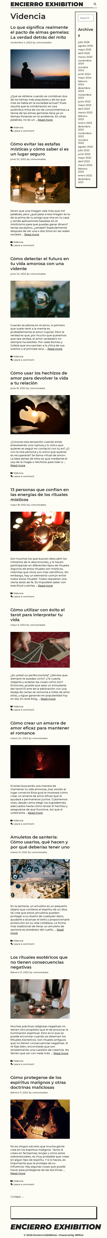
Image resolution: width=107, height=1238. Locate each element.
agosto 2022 (85, 146)
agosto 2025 (85, 45)
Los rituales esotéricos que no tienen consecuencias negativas (39, 962)
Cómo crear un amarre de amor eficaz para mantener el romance (39, 728)
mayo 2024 (85, 77)
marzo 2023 (85, 112)
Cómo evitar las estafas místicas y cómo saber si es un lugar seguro (39, 148)
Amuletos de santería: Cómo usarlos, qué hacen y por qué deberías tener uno (40, 842)
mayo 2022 (84, 157)
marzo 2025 (85, 57)
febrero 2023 (82, 118)
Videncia (18, 127)
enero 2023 (85, 123)
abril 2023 (84, 108)
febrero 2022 (82, 170)
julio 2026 (84, 42)
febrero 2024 (82, 83)
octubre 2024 (83, 69)
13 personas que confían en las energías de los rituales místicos (39, 494)
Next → (19, 1196)
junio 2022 (84, 154)
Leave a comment (23, 131)
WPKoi (79, 1235)
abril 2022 (84, 161)
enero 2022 (85, 175)
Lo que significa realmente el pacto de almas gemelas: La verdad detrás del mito (39, 32)
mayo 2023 (84, 105)
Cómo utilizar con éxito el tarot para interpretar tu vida (37, 614)
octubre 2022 (83, 141)
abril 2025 (84, 53)
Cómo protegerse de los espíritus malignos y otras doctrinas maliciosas (38, 1082)
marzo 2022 (85, 165)
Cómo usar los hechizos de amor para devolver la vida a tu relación (39, 378)
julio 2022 (84, 150)
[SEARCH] (95, 4)
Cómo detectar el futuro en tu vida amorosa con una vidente (39, 263)
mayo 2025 (84, 49)
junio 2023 (84, 101)
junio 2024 (84, 74)
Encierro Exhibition (46, 4)
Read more (45, 119)
